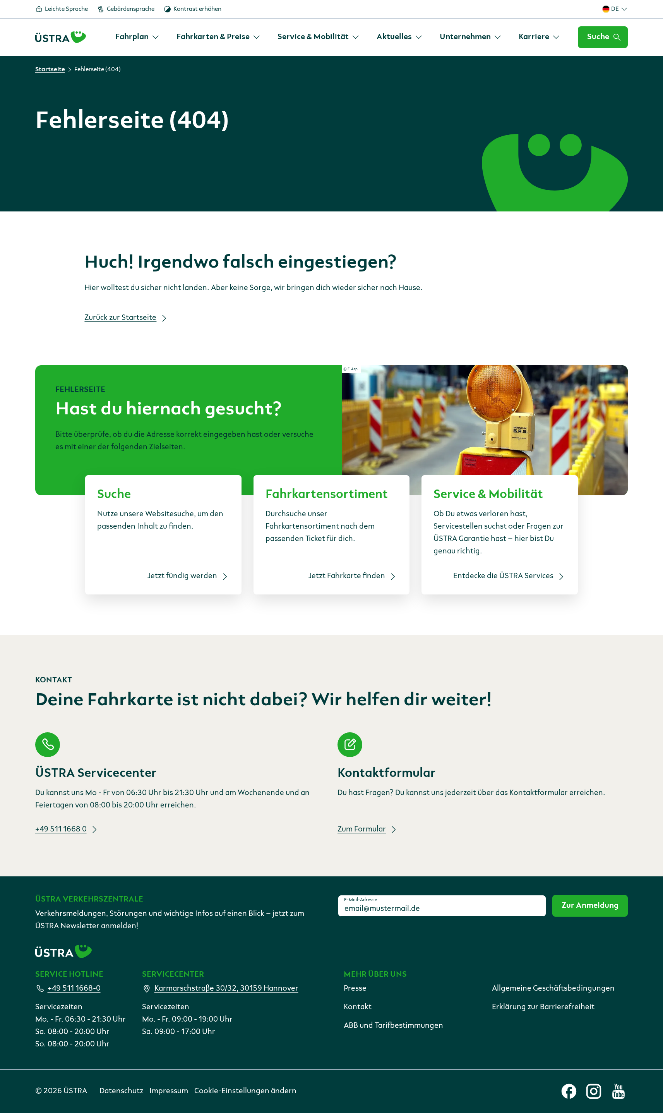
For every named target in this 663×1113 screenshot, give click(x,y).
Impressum (168, 1091)
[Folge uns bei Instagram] (593, 1091)
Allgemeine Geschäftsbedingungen (553, 989)
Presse (355, 989)
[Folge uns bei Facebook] (569, 1091)
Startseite (50, 69)
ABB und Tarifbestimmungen (393, 1026)
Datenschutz (121, 1091)
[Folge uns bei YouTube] (618, 1091)
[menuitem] (137, 37)
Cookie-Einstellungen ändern (245, 1091)
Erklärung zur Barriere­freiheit (543, 1007)
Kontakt (358, 1007)
